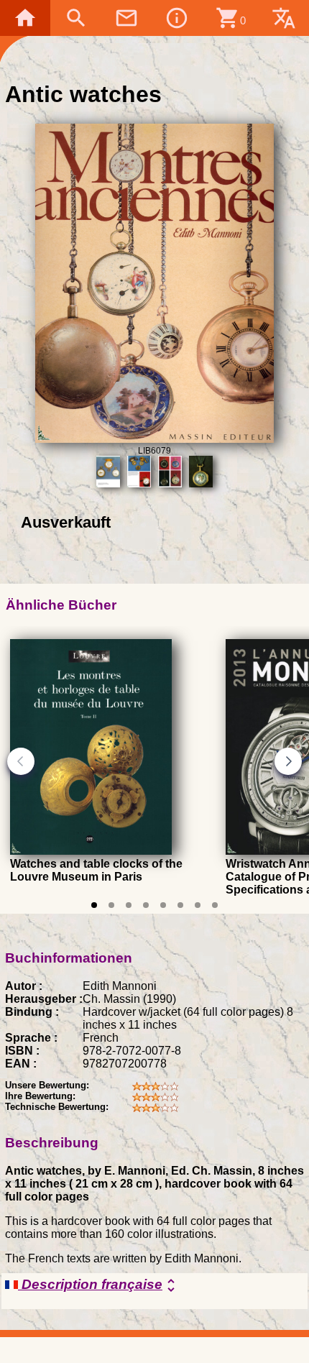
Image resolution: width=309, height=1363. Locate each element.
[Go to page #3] (128, 905)
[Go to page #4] (145, 905)
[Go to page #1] (94, 905)
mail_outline (126, 18)
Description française (99, 1285)
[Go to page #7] (197, 905)
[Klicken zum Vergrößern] (155, 439)
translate (284, 18)
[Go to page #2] (111, 905)
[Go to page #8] (214, 905)
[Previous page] (20, 761)
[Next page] (288, 761)
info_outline (177, 18)
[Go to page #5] (163, 905)
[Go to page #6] (180, 905)
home (25, 18)
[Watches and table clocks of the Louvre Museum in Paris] (91, 851)
